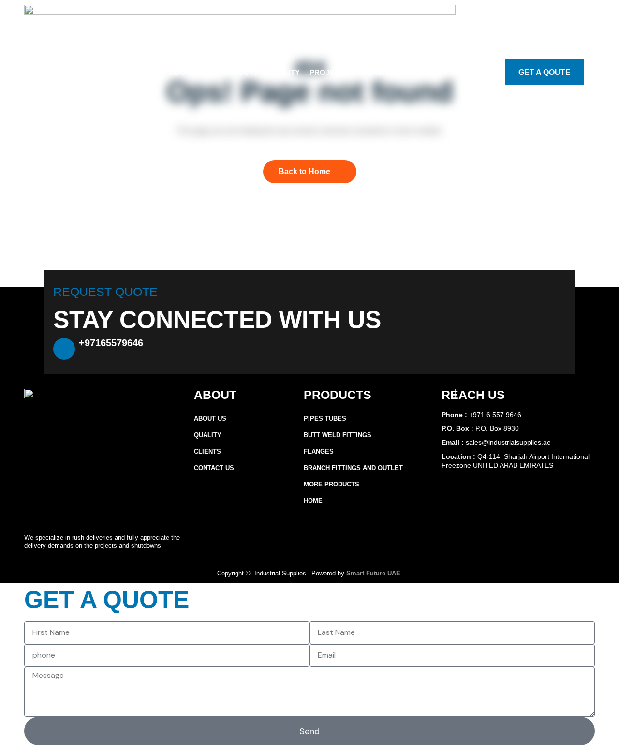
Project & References (356, 72)
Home (313, 500)
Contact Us (436, 72)
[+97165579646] (64, 349)
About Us (188, 72)
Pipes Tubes (325, 418)
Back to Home (304, 171)
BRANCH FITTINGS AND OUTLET (353, 467)
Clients (207, 451)
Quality (284, 72)
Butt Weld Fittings (337, 435)
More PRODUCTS (331, 484)
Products (237, 72)
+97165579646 (111, 343)
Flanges (319, 451)
